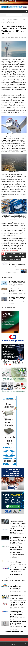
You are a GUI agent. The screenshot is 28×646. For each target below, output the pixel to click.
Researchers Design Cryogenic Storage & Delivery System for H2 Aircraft (17, 299)
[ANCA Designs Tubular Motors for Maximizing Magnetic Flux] (4, 283)
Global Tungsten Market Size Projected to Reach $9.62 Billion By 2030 (17, 530)
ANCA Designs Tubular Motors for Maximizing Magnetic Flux (17, 282)
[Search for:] (14, 15)
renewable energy (20, 256)
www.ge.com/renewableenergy (9, 250)
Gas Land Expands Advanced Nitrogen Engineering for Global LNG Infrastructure (17, 604)
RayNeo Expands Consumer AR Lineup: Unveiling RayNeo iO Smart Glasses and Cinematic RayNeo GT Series (18, 539)
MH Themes (14, 644)
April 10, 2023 (12, 284)
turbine (5, 259)
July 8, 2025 (12, 301)
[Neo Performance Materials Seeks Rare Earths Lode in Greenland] (4, 289)
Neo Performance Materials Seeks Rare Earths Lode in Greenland (16, 290)
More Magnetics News (7, 578)
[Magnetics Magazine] (14, 3)
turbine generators (14, 259)
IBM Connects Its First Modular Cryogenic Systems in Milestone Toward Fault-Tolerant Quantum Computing (18, 624)
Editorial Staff (15, 37)
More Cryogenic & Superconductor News (12, 631)
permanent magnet (8, 256)
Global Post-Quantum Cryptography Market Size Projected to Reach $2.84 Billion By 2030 (17, 613)
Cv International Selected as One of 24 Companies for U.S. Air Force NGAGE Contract (17, 597)
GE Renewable (13, 253)
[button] (26, 11)
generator (22, 253)
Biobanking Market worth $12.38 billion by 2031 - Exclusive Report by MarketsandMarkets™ (17, 587)
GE (6, 253)
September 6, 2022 (6, 293)
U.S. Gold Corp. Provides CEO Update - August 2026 (17, 561)
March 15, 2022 (6, 37)
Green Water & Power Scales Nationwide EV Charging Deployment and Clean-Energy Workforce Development (18, 522)
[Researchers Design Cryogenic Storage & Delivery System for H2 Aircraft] (4, 299)
